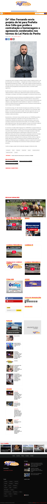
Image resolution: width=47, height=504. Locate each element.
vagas (5, 485)
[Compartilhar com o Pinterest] (11, 39)
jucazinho (6, 496)
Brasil (13, 150)
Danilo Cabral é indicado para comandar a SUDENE (22, 155)
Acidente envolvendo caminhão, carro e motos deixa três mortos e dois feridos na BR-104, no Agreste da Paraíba (18, 355)
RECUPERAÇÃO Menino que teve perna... (38, 450)
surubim (16, 152)
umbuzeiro (15, 485)
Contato (16, 360)
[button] (2, 13)
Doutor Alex (24, 150)
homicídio (16, 481)
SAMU (10, 487)
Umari (11, 496)
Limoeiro (10, 494)
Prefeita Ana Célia (9, 152)
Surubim (27, 456)
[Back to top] (44, 501)
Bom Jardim (6, 490)
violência (16, 483)
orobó (20, 492)
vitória (5, 494)
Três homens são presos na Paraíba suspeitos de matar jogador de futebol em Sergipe (18, 368)
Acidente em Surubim (13, 332)
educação (11, 483)
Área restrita (17, 335)
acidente (10, 481)
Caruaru (9, 485)
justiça (29, 150)
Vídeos (22, 456)
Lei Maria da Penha (36, 150)
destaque (18, 150)
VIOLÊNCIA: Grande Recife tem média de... (16, 450)
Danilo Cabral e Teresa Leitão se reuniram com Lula (17, 345)
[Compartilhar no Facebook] (6, 39)
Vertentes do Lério (7, 492)
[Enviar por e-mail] (14, 39)
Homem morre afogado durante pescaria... (27, 450)
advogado (8, 150)
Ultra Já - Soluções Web (41, 503)
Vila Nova (15, 494)
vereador (15, 487)
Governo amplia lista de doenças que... (5, 450)
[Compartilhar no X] (9, 39)
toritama (12, 490)
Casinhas (18, 456)
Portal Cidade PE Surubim (8, 470)
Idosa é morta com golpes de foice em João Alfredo (36, 474)
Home (14, 456)
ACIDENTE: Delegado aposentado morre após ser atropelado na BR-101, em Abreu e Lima (36, 470)
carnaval (5, 487)
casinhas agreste (17, 36)
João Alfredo (15, 492)
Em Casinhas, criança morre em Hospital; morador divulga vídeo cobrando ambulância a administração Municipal (18, 377)
